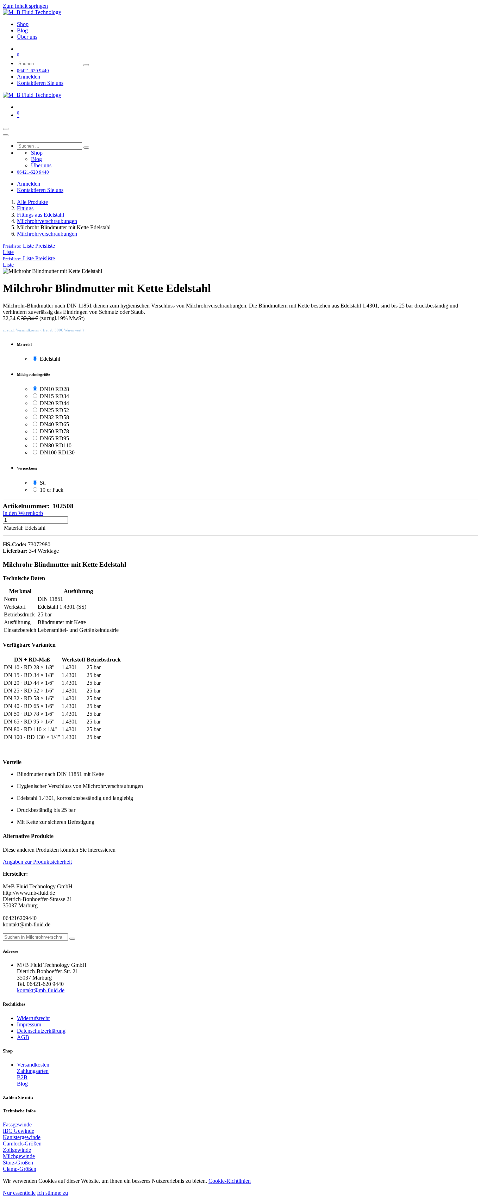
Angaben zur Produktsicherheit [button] (37, 862)
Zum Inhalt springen (25, 6)
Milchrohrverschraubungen (47, 221)
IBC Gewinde (18, 1131)
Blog (22, 1084)
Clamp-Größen (19, 1169)
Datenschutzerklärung (41, 1031)
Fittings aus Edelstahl (40, 215)
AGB (23, 1037)
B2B (22, 1077)
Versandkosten (33, 1065)
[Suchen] (86, 65)
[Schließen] (5, 135)
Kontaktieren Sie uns (40, 83)
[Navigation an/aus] (5, 129)
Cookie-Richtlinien (229, 1181)
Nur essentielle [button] (19, 1193)
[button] (29, 246)
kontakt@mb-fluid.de (40, 990)
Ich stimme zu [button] (52, 1193)
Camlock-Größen (22, 1144)
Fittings (25, 208)
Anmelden (28, 77)
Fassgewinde (17, 1124)
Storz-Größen (18, 1163)
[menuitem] (23, 24)
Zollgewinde (17, 1150)
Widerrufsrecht (33, 1018)
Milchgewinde (19, 1156)
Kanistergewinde (21, 1137)
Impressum (29, 1024)
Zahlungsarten (33, 1071)
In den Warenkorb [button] (23, 513)
